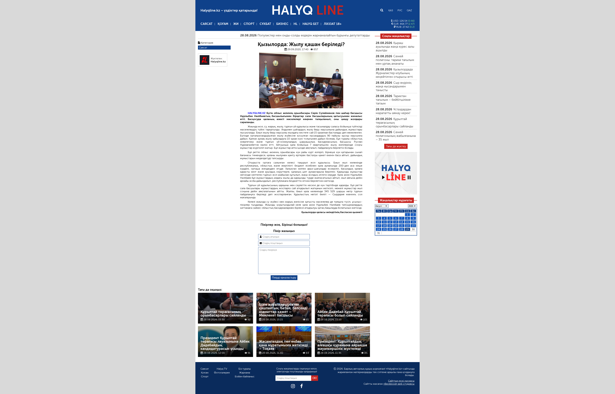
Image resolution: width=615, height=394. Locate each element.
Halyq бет (311, 24)
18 (384, 225)
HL (295, 24)
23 (413, 225)
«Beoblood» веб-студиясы (398, 383)
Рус (400, 10)
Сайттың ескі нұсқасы (401, 380)
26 (390, 229)
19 (390, 225)
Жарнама (244, 372)
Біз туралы (244, 368)
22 (407, 225)
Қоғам (223, 24)
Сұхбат (265, 24)
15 (407, 221)
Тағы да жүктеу (396, 146)
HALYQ (307, 10)
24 (378, 229)
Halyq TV (222, 368)
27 (395, 229)
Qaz (409, 10)
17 (378, 225)
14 (401, 221)
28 (401, 229)
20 (395, 225)
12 (390, 221)
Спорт (249, 24)
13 (395, 221)
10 (378, 221)
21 (401, 225)
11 (384, 221)
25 (384, 229)
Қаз (390, 10)
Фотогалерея (222, 372)
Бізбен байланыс (244, 376)
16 (413, 221)
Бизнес (282, 24)
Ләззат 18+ (332, 24)
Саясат (207, 24)
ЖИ (235, 24)
